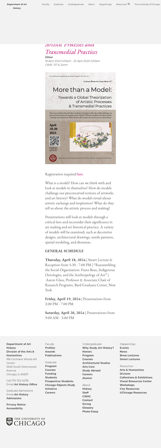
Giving (86, 403)
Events (124, 347)
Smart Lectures (130, 359)
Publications (53, 355)
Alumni (87, 378)
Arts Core (88, 366)
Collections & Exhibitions (136, 377)
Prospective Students (59, 381)
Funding (50, 373)
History (87, 388)
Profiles (50, 347)
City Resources (129, 388)
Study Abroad (91, 370)
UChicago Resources (133, 392)
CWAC (86, 396)
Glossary (87, 407)
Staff (85, 392)
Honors (87, 351)
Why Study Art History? (98, 347)
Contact (87, 400)
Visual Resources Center (136, 381)
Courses (50, 369)
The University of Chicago (147, 4)
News (123, 351)
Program (51, 366)
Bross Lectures (129, 355)
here (80, 174)
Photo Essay (90, 411)
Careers (50, 392)
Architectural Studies (96, 363)
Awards (50, 351)
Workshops (127, 385)
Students (51, 377)
